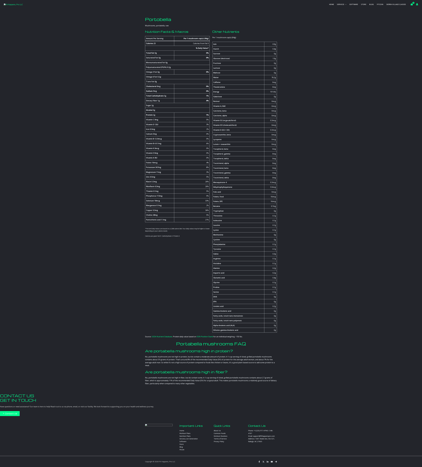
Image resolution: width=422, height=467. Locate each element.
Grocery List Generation (188, 439)
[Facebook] (259, 462)
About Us (217, 430)
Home (331, 4)
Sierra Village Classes (396, 4)
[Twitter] (263, 462)
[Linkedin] (268, 462)
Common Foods (220, 433)
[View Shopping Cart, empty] (412, 4)
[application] (345, 4)
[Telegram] (276, 462)
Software (353, 4)
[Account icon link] (417, 4)
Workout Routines (220, 436)
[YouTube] (272, 462)
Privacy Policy (219, 441)
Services (340, 4)
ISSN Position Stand (205, 336)
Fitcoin (380, 4)
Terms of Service (220, 439)
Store (363, 4)
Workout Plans (184, 433)
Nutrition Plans (185, 436)
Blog (371, 4)
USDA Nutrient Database (162, 336)
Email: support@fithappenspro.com (261, 436)
